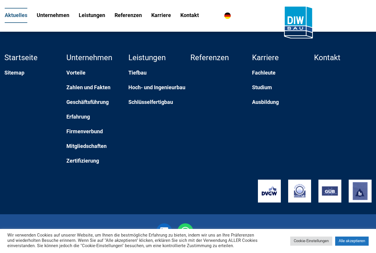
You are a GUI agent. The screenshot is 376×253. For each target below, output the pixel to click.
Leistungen (92, 15)
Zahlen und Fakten (88, 88)
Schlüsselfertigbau (150, 102)
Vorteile (75, 73)
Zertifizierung (82, 161)
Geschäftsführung (87, 102)
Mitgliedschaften (86, 146)
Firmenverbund (84, 132)
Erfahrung (78, 117)
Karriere (161, 15)
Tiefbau (137, 73)
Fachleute (264, 73)
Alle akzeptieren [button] (352, 241)
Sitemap (14, 73)
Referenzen (128, 15)
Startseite (21, 58)
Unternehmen (53, 15)
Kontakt (189, 15)
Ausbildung (265, 102)
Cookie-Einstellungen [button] (311, 241)
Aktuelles (16, 15)
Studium (262, 88)
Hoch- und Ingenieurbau (156, 88)
